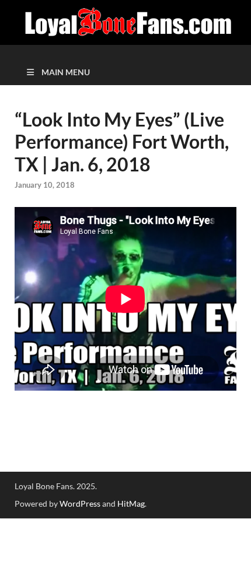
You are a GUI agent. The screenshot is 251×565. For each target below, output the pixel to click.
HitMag (131, 503)
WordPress (80, 503)
